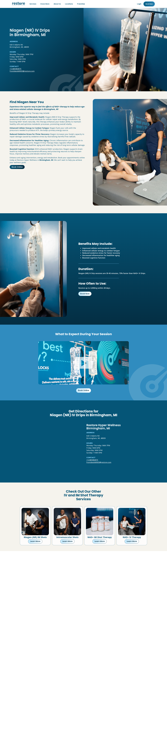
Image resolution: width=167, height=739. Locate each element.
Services (32, 4)
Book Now (84, 293)
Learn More (35, 541)
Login (139, 4)
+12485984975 (15, 69)
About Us (57, 4)
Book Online (17, 167)
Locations (69, 4)
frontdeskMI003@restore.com (22, 71)
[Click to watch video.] (83, 362)
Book (149, 4)
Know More (44, 4)
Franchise (81, 4)
